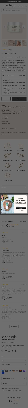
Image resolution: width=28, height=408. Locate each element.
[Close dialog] (26, 195)
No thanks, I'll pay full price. (21, 210)
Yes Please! (20, 208)
